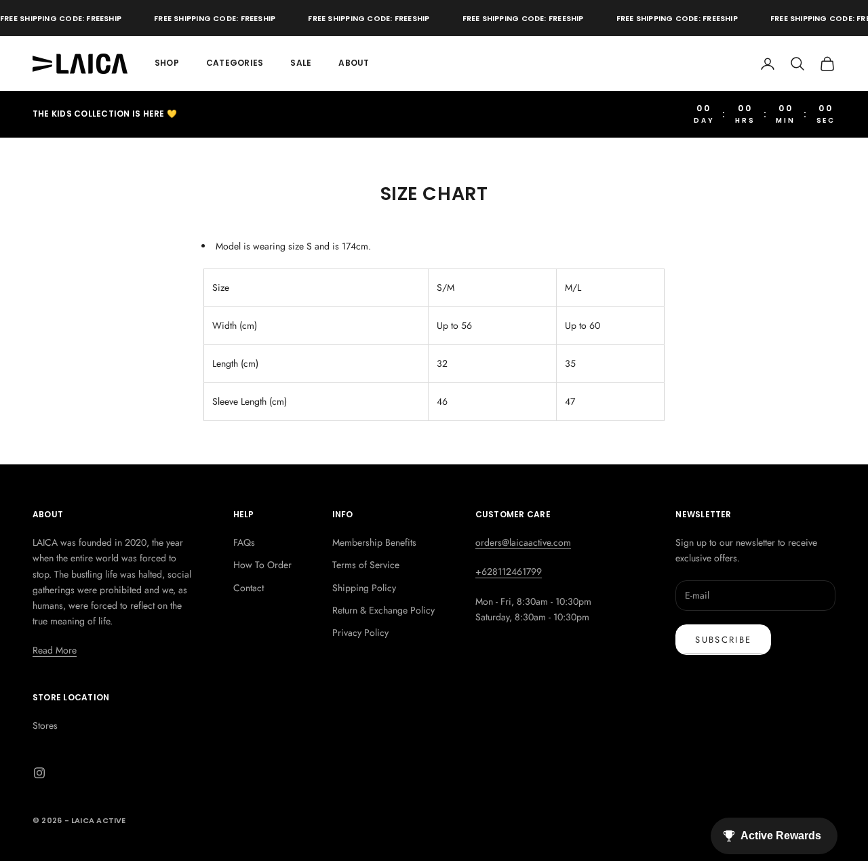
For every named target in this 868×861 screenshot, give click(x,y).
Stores (45, 725)
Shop (167, 62)
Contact (248, 588)
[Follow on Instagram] (39, 773)
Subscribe (723, 639)
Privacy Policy (360, 632)
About (353, 62)
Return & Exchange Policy (383, 610)
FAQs (244, 542)
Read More (55, 650)
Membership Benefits (374, 542)
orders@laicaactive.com (523, 542)
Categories (234, 62)
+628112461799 (508, 571)
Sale (300, 62)
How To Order (262, 565)
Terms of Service (365, 565)
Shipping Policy (364, 588)
